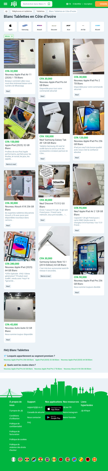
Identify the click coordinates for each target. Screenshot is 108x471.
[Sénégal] (54, 459)
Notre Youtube (69, 417)
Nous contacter (34, 417)
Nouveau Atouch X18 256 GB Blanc (77, 369)
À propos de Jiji (16, 410)
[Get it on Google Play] (54, 418)
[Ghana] (40, 459)
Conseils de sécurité (35, 412)
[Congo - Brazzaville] (81, 459)
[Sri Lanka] (67, 459)
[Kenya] (20, 459)
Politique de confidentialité (15, 425)
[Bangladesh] (60, 459)
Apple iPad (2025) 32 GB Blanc (47, 360)
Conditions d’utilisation (14, 417)
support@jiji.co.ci (34, 407)
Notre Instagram (70, 412)
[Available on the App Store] (54, 409)
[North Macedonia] (94, 459)
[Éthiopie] (47, 459)
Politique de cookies (18, 439)
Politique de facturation (14, 432)
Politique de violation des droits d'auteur (17, 447)
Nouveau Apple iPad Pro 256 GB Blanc (19, 360)
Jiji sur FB (67, 407)
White (7, 36)
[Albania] (88, 459)
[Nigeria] (13, 459)
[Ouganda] (27, 459)
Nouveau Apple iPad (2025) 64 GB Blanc (77, 360)
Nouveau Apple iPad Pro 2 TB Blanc (48, 369)
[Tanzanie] (34, 459)
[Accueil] (14, 4)
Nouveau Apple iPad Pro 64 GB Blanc (18, 369)
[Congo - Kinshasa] (74, 459)
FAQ (29, 422)
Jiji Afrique (85, 410)
